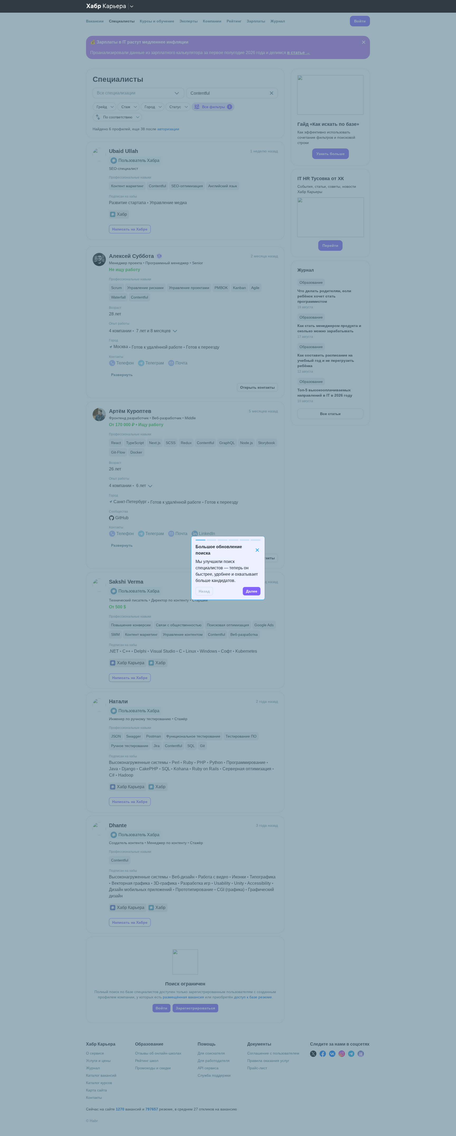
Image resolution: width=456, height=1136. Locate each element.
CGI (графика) (230, 889)
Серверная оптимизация (246, 769)
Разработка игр (195, 883)
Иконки (239, 877)
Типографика (263, 877)
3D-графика (165, 883)
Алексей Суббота (131, 256)
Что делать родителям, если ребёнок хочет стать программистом (324, 296)
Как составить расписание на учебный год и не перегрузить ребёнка (325, 360)
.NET (114, 651)
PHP (201, 762)
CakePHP (148, 769)
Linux (191, 651)
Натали (118, 701)
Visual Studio (162, 651)
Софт (226, 651)
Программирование (245, 762)
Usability (222, 883)
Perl (175, 762)
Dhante (118, 825)
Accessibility (259, 883)
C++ (126, 651)
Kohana (181, 769)
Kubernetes (246, 651)
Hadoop (125, 775)
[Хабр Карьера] (106, 6)
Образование (311, 282)
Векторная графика (131, 883)
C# (112, 775)
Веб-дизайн (183, 877)
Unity (239, 883)
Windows (208, 651)
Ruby (188, 762)
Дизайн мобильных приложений (140, 889)
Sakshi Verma (126, 582)
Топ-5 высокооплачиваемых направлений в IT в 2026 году (324, 392)
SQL (166, 769)
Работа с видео (213, 877)
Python (216, 762)
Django (128, 769)
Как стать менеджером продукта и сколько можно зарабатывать (329, 328)
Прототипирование (194, 889)
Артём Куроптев (130, 411)
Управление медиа (168, 202)
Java (113, 769)
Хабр (122, 214)
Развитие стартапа (127, 202)
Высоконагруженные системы (138, 762)
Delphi (140, 651)
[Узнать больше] (330, 117)
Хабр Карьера (130, 663)
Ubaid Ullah (123, 151)
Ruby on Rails (205, 769)
